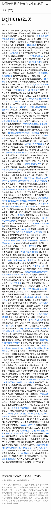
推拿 (16, 413)
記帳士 (4, 459)
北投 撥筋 (38, 232)
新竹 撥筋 (35, 90)
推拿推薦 (43, 124)
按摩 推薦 (18, 90)
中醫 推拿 (25, 252)
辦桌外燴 (39, 56)
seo (17, 201)
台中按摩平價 (38, 266)
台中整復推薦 (15, 283)
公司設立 (12, 201)
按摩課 (4, 382)
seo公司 (45, 345)
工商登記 (27, 124)
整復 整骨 (10, 331)
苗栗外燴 (43, 289)
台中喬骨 (31, 413)
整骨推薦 (43, 98)
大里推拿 (10, 413)
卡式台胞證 (33, 98)
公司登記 (22, 107)
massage (20, 189)
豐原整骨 (33, 246)
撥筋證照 (35, 124)
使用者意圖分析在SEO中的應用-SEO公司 (23, 7)
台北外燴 (14, 121)
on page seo (34, 84)
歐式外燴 (14, 107)
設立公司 (14, 39)
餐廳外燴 (41, 144)
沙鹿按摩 (12, 243)
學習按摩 (16, 240)
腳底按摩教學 (12, 152)
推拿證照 (35, 328)
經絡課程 (29, 271)
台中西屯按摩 (29, 206)
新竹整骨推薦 (23, 453)
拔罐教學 (36, 132)
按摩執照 (8, 76)
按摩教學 (14, 181)
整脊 (29, 447)
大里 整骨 (6, 121)
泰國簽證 (35, 289)
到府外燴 (40, 36)
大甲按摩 (31, 56)
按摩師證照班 (10, 220)
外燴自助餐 (18, 274)
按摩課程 (19, 331)
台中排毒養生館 (8, 189)
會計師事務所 (13, 348)
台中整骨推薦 (32, 107)
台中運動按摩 (37, 178)
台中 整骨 (10, 325)
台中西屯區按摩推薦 (29, 240)
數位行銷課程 (39, 271)
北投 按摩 (37, 164)
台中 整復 (20, 215)
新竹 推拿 (34, 252)
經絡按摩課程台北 (23, 132)
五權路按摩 (18, 433)
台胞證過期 (32, 45)
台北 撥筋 (28, 232)
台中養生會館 (31, 144)
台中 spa (27, 289)
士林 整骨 (37, 297)
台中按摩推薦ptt (25, 181)
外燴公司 (8, 342)
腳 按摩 (5, 317)
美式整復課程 (24, 152)
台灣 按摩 (14, 53)
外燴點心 (24, 201)
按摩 (40, 203)
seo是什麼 (16, 101)
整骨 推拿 (27, 90)
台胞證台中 (13, 260)
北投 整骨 (45, 84)
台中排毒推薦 (22, 382)
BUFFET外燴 (25, 348)
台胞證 (40, 320)
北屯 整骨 (34, 430)
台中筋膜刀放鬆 (35, 62)
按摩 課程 (12, 459)
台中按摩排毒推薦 (25, 260)
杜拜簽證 (42, 107)
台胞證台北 (43, 303)
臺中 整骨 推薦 (20, 447)
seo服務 (17, 169)
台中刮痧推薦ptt (40, 181)
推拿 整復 (10, 206)
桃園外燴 (19, 232)
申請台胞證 (24, 430)
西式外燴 (8, 240)
